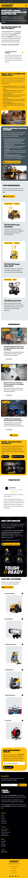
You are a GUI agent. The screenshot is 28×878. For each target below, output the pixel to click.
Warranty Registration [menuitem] (14, 866)
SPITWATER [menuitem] (3, 841)
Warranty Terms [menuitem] (14, 872)
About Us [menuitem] (3, 816)
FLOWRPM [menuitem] (3, 846)
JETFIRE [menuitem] (2, 842)
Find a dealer (9, 767)
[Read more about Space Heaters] (14, 628)
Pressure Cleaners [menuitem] (5, 829)
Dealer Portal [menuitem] (4, 821)
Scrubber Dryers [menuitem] (4, 833)
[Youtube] (18, 876)
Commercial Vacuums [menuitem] (5, 832)
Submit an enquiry (18, 456)
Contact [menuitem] (3, 849)
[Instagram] (15, 876)
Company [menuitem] (3, 813)
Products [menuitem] (3, 827)
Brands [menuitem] (3, 839)
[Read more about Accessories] (14, 730)
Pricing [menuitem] (2, 815)
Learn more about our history (11, 544)
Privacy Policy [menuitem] (14, 870)
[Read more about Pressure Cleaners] (14, 603)
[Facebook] (10, 876)
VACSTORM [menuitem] (3, 844)
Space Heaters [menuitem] (4, 830)
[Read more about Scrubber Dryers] (14, 679)
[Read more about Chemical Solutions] (14, 705)
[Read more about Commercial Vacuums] (14, 654)
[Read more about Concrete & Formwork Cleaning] (14, 58)
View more (15, 435)
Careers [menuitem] (2, 818)
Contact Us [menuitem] (3, 820)
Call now (6, 456)
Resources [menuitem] (14, 868)
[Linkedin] (12, 876)
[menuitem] (4, 852)
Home (2, 9)
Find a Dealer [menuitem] (4, 823)
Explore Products (9, 196)
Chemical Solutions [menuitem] (5, 835)
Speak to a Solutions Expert (12, 162)
